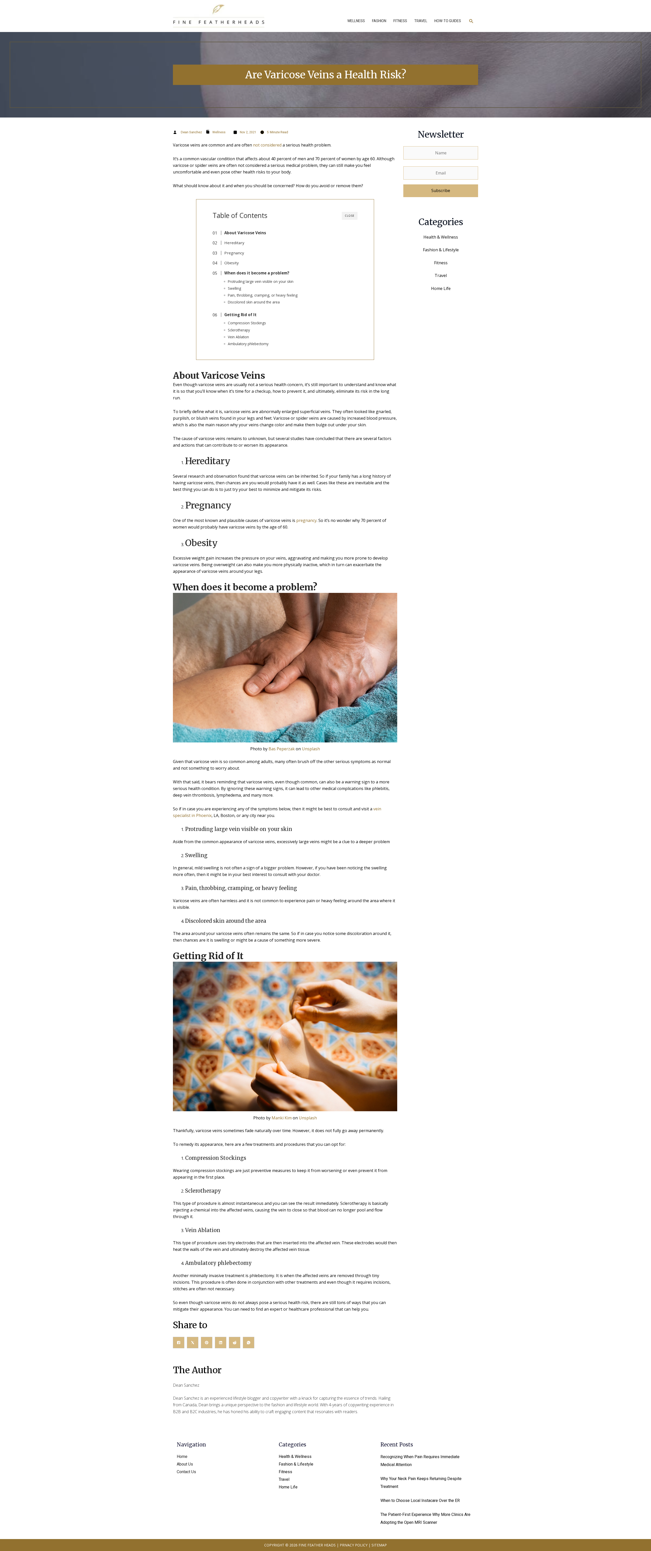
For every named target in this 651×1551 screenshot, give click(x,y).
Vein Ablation (238, 336)
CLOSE (349, 215)
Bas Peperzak (282, 749)
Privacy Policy (353, 1545)
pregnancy (306, 520)
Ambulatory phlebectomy (248, 343)
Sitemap (379, 1545)
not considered (267, 145)
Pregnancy (234, 252)
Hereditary (234, 242)
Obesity (231, 262)
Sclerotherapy (239, 330)
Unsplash (311, 749)
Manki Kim (282, 1118)
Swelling (234, 288)
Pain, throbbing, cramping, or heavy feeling (263, 295)
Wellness (219, 132)
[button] (471, 21)
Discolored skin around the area (254, 302)
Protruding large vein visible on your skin (260, 281)
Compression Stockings (247, 322)
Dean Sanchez (191, 132)
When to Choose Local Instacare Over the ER (420, 1500)
